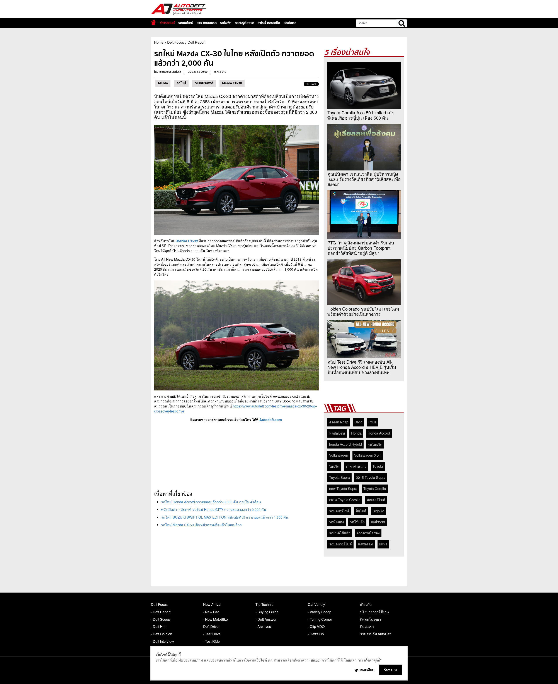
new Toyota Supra (343, 488)
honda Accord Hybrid (345, 444)
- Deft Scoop (160, 619)
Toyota (378, 466)
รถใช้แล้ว (357, 521)
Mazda (163, 83)
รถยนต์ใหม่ (185, 23)
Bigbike (378, 510)
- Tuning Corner (320, 619)
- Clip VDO (316, 626)
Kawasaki (365, 544)
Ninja (383, 544)
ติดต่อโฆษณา (370, 619)
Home (158, 42)
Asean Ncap (338, 421)
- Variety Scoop (319, 611)
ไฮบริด (334, 466)
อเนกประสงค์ (204, 83)
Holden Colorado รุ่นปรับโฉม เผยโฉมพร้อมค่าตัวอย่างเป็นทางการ (363, 311)
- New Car (211, 611)
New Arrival (212, 604)
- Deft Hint (158, 626)
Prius (372, 421)
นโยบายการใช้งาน (374, 611)
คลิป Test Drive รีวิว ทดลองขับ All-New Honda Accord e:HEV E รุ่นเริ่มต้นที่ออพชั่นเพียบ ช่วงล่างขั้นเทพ (361, 367)
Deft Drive (211, 626)
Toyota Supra (339, 477)
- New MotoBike (215, 619)
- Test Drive (212, 633)
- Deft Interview (162, 641)
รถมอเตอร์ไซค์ (340, 544)
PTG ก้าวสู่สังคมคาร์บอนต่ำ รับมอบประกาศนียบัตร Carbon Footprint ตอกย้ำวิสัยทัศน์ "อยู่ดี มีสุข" (360, 248)
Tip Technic (264, 604)
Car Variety (316, 604)
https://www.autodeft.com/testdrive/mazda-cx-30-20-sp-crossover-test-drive (235, 409)
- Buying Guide (267, 611)
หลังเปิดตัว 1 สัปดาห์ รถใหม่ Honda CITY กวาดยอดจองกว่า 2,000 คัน (213, 509)
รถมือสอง (336, 521)
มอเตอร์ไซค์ (376, 499)
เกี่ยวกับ (366, 604)
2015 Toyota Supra (370, 477)
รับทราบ (390, 669)
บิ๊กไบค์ (361, 510)
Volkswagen (338, 455)
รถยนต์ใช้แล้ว (339, 532)
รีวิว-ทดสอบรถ (207, 23)
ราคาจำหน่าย (355, 466)
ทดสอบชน (337, 433)
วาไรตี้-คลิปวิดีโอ (269, 23)
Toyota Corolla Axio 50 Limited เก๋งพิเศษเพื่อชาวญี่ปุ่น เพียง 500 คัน (360, 115)
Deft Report (196, 42)
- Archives (263, 626)
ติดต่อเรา (290, 23)
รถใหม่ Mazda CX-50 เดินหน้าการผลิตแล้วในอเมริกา (201, 524)
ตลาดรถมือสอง (368, 532)
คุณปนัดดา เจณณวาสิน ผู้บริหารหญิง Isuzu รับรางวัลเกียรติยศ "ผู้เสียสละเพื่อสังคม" (364, 179)
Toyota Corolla (374, 488)
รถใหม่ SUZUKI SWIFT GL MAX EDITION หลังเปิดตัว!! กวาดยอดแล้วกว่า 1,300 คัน (224, 517)
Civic (358, 421)
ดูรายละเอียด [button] (364, 669)
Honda (356, 433)
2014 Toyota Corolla (345, 499)
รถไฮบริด (375, 444)
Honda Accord (379, 433)
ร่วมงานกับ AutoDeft (375, 633)
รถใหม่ (181, 83)
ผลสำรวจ (378, 521)
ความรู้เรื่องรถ (244, 23)
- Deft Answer (265, 619)
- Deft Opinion (161, 633)
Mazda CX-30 (232, 83)
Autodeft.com (271, 419)
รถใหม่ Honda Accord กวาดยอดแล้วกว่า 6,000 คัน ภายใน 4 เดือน (211, 501)
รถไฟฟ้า (225, 23)
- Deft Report (160, 611)
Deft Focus (175, 42)
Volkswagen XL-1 (367, 455)
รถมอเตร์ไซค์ (339, 510)
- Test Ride (211, 641)
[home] (153, 22)
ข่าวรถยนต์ (167, 23)
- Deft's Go (316, 633)
